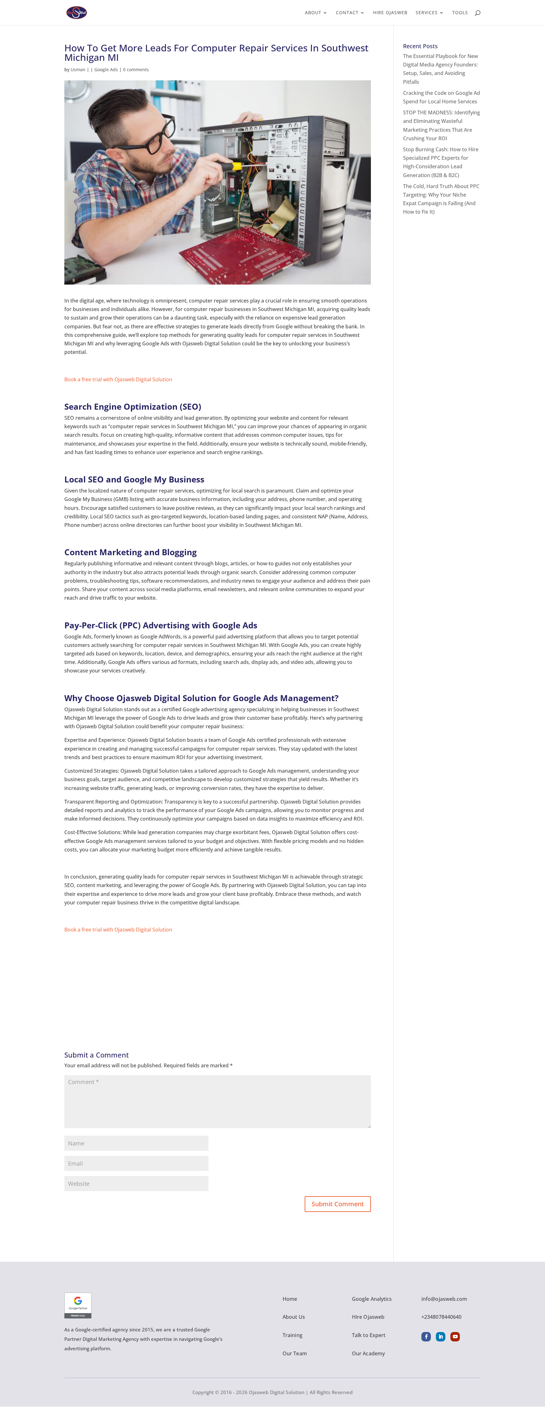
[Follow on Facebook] (426, 1336)
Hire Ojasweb (390, 12)
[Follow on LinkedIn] (440, 1336)
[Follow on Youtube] (455, 1336)
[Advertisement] (217, 978)
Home (290, 1298)
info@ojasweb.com (444, 1298)
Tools (460, 12)
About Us (294, 1316)
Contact (347, 12)
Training (292, 1335)
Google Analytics (372, 1298)
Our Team (295, 1353)
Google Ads (106, 69)
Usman (78, 69)
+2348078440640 (441, 1316)
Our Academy (368, 1353)
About (313, 12)
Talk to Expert (368, 1335)
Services (427, 12)
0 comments (136, 69)
